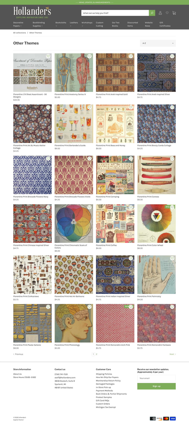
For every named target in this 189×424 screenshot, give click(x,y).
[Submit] (152, 13)
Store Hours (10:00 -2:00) (24, 377)
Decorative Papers (18, 24)
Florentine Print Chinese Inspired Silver (31, 245)
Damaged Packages (105, 384)
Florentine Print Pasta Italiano (27, 345)
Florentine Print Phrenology (67, 345)
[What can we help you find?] (118, 13)
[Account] (160, 14)
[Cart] (174, 13)
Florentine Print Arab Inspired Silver (153, 94)
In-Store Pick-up (103, 387)
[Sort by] (158, 43)
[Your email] (156, 378)
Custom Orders (103, 404)
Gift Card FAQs (102, 400)
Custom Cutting (99, 24)
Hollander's (22, 417)
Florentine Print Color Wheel (150, 245)
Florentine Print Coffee (106, 245)
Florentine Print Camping (107, 196)
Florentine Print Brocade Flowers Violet (72, 196)
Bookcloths (61, 22)
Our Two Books (115, 24)
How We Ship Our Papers (107, 377)
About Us (17, 374)
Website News (149, 24)
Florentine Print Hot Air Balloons (69, 296)
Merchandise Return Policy (108, 380)
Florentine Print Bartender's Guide (70, 145)
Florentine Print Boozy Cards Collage (154, 145)
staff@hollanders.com (65, 377)
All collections (19, 33)
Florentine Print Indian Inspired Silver (113, 296)
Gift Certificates (165, 24)
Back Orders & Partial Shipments (111, 394)
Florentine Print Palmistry (149, 296)
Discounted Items (132, 24)
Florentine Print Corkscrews (26, 296)
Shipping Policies (104, 374)
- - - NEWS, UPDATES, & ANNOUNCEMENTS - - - (94, 2)
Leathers (74, 22)
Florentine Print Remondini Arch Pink (113, 345)
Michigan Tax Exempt (106, 407)
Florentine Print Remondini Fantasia (154, 345)
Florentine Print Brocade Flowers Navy (30, 196)
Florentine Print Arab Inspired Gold (112, 94)
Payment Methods (104, 390)
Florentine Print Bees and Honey (110, 145)
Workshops (87, 22)
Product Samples (104, 397)
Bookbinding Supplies (39, 24)
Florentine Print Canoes (148, 196)
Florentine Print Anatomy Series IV (70, 94)
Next (172, 354)
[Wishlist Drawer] (167, 13)
